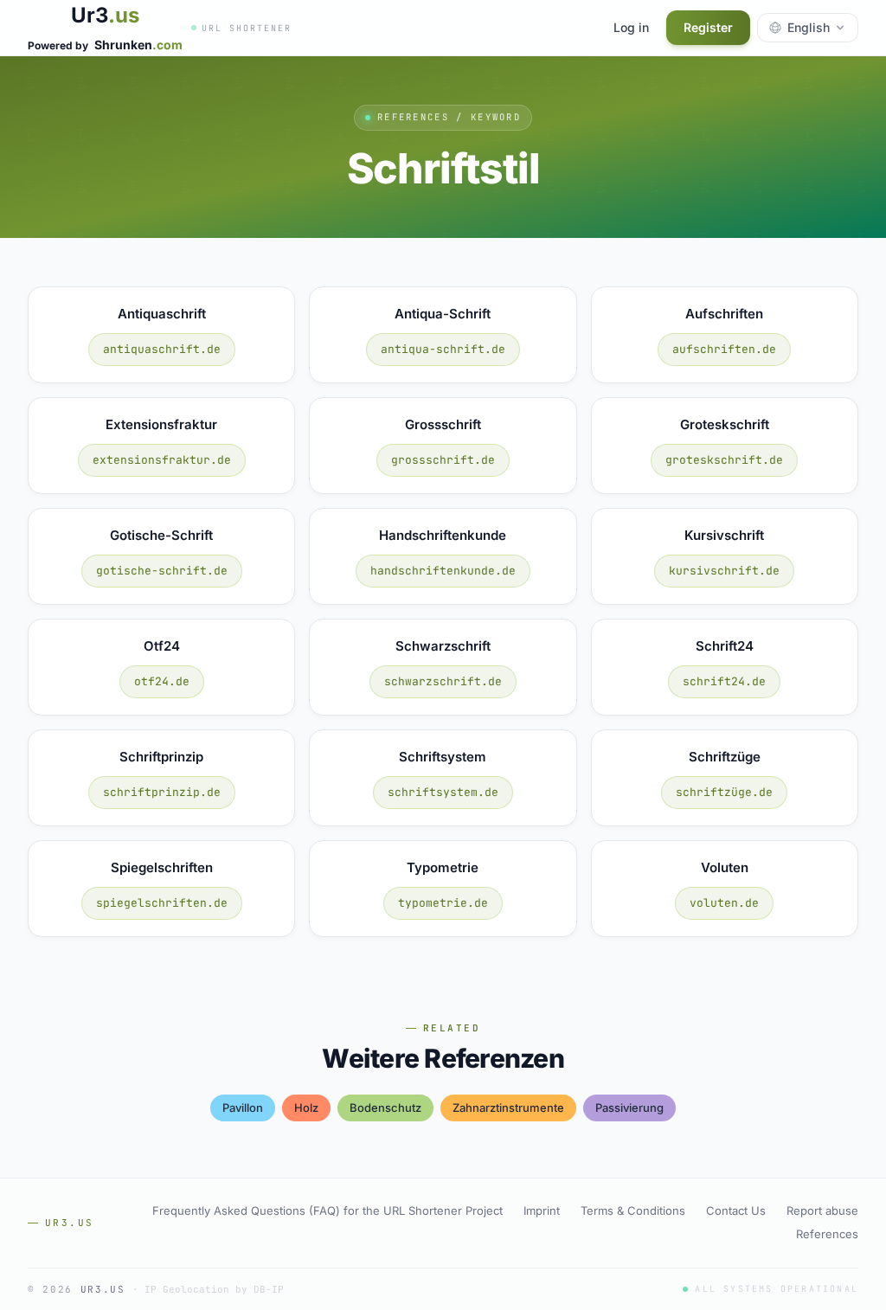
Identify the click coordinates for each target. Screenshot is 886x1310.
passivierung (629, 1107)
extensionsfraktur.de (162, 460)
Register (708, 27)
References (827, 1234)
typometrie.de (443, 903)
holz (306, 1107)
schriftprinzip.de (162, 792)
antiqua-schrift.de (443, 349)
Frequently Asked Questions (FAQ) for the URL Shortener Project (327, 1210)
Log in (631, 27)
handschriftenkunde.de (443, 570)
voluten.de (724, 903)
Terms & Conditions (633, 1210)
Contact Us (736, 1210)
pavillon (242, 1107)
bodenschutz (385, 1107)
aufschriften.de (724, 349)
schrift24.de (724, 681)
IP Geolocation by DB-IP (214, 1289)
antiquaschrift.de (162, 349)
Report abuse (822, 1210)
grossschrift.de (443, 460)
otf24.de (161, 681)
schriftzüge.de (724, 792)
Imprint (541, 1210)
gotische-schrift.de (162, 570)
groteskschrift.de (724, 460)
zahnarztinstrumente (508, 1107)
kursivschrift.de (724, 570)
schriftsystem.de (443, 792)
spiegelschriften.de (162, 903)
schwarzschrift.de (443, 681)
